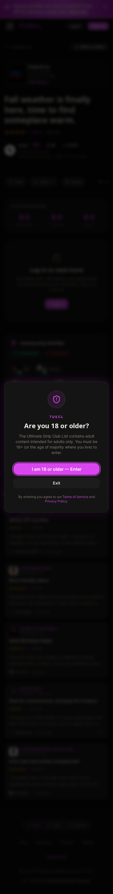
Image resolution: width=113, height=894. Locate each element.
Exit (56, 483)
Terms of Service (75, 497)
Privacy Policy (56, 501)
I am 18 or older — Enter (56, 469)
